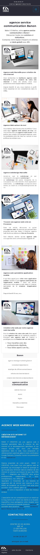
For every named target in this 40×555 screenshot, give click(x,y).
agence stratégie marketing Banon (20, 360)
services (33, 504)
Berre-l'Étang (6, 509)
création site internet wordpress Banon (20, 378)
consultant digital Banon (20, 365)
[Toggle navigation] (36, 9)
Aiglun (20, 398)
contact (4, 550)
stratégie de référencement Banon (20, 369)
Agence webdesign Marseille (15, 173)
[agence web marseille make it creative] (3, 548)
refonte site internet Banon (20, 373)
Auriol (20, 394)
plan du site (16, 550)
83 (23, 509)
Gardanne (34, 506)
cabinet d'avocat (20, 390)
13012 (20, 509)
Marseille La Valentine (20, 403)
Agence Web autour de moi (14, 125)
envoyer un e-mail (20, 541)
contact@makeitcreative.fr (20, 4)
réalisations (11, 457)
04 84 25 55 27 (18, 2)
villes (21, 506)
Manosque (20, 407)
